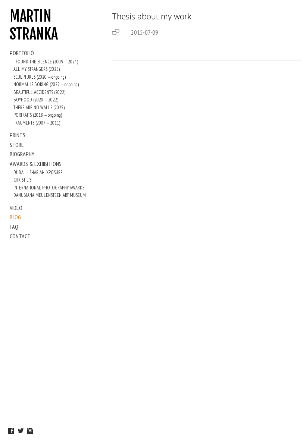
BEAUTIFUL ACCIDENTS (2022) (39, 92)
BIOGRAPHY (22, 154)
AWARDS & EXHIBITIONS (36, 163)
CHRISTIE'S (22, 180)
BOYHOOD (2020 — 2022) (35, 100)
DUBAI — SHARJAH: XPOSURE (38, 172)
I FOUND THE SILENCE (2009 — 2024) (45, 62)
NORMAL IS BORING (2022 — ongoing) (46, 84)
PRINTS (17, 135)
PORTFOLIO (22, 53)
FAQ (14, 226)
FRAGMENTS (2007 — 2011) (36, 123)
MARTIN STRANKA (34, 25)
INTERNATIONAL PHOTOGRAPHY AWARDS (48, 188)
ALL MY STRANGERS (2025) (36, 69)
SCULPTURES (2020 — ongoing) (39, 77)
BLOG (15, 217)
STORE (17, 144)
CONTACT (20, 236)
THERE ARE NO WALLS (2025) (39, 107)
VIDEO (16, 207)
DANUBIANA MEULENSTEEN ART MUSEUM (49, 195)
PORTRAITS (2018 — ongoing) (37, 115)
